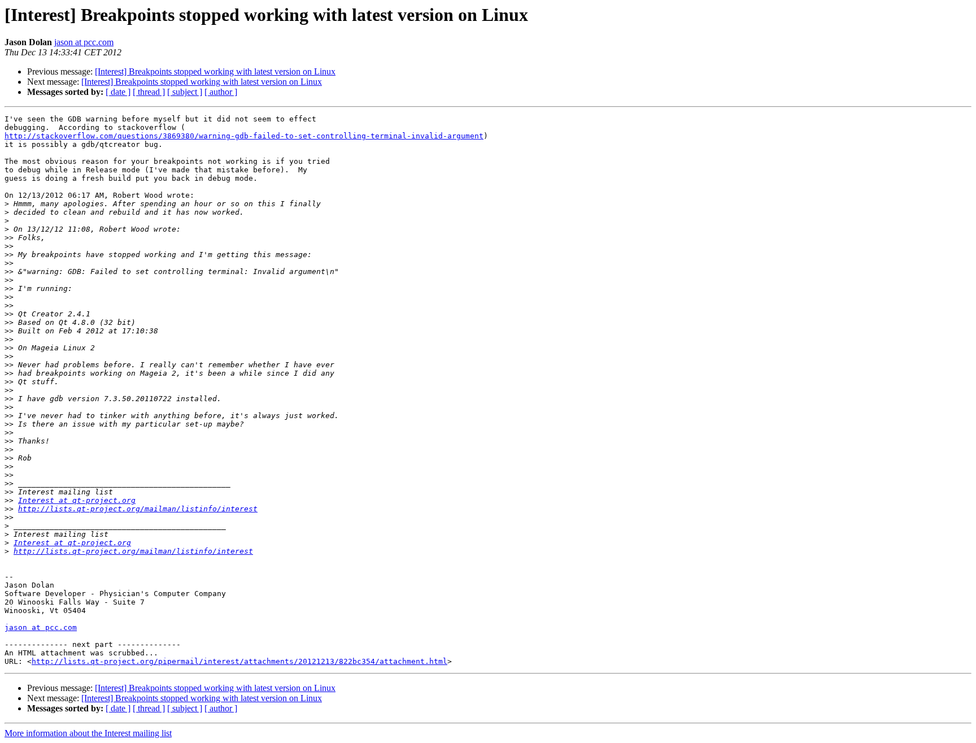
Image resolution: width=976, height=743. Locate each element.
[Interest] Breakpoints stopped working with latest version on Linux (215, 71)
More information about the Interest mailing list (88, 733)
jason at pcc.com (84, 42)
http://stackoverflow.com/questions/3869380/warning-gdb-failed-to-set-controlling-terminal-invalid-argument (244, 136)
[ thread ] (149, 92)
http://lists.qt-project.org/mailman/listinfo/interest (138, 509)
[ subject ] (184, 92)
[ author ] (220, 92)
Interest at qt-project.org (77, 500)
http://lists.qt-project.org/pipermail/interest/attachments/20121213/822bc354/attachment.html (239, 661)
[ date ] (118, 92)
